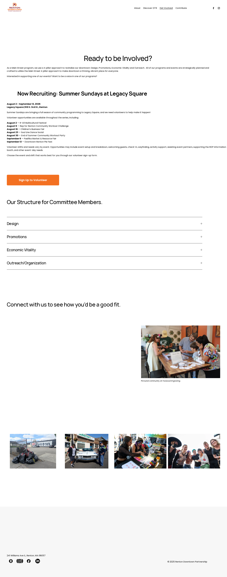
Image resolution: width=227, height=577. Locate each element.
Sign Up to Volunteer (33, 180)
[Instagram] (219, 8)
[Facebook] (213, 8)
